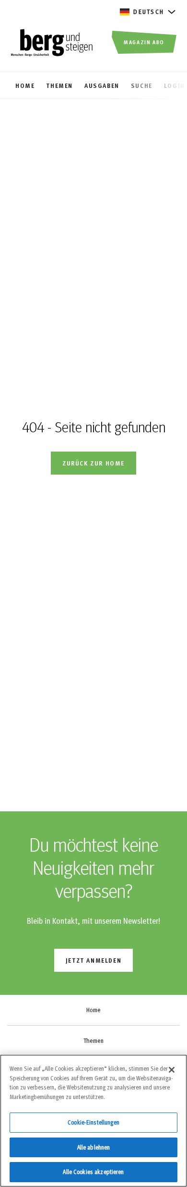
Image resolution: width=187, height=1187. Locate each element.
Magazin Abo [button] (144, 41)
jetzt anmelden (93, 960)
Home (93, 1009)
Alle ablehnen (93, 1147)
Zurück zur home (93, 463)
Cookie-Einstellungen (93, 1122)
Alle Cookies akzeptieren (93, 1171)
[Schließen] (171, 1069)
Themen (93, 1040)
